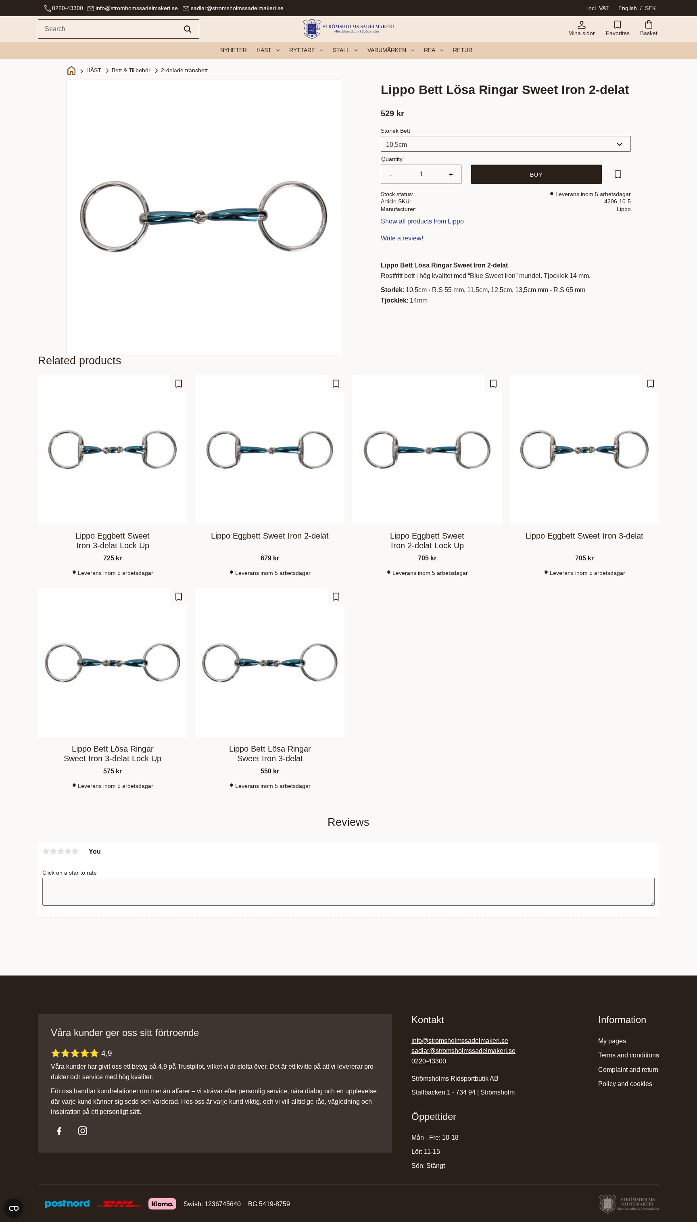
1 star (46, 851)
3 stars (60, 851)
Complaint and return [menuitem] (628, 1069)
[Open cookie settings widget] (13, 1208)
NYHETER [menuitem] (233, 50)
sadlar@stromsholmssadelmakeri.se (237, 8)
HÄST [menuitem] (264, 50)
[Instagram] (82, 1130)
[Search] (187, 29)
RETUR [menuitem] (462, 50)
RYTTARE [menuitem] (302, 50)
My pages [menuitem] (612, 1041)
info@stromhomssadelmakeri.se (137, 8)
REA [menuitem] (429, 50)
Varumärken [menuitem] (386, 50)
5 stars (75, 851)
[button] (617, 29)
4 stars (67, 851)
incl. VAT (598, 8)
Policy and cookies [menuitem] (625, 1083)
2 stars (53, 851)
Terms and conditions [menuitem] (628, 1055)
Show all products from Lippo (422, 221)
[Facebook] (59, 1130)
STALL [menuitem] (341, 50)
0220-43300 (67, 8)
